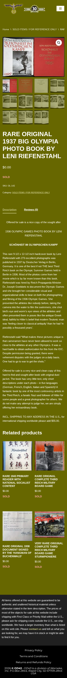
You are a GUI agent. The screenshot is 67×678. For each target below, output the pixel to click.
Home (6, 29)
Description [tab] (9, 209)
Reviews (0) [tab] (31, 209)
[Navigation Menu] (60, 8)
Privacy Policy (33, 650)
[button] (59, 43)
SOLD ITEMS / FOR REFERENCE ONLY (35, 29)
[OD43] (25, 8)
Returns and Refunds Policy (33, 662)
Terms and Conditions (34, 656)
